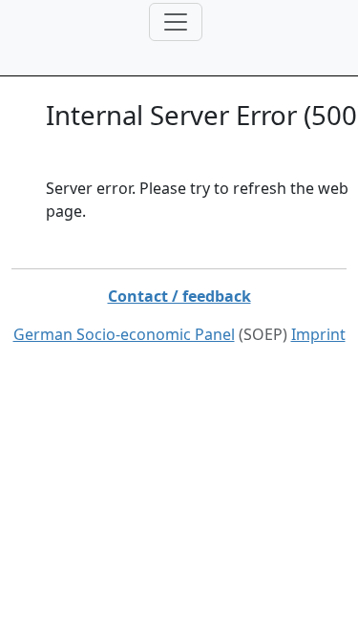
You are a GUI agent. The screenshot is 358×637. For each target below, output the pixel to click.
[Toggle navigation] (175, 22)
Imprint (318, 334)
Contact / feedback (179, 296)
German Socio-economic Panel (124, 334)
